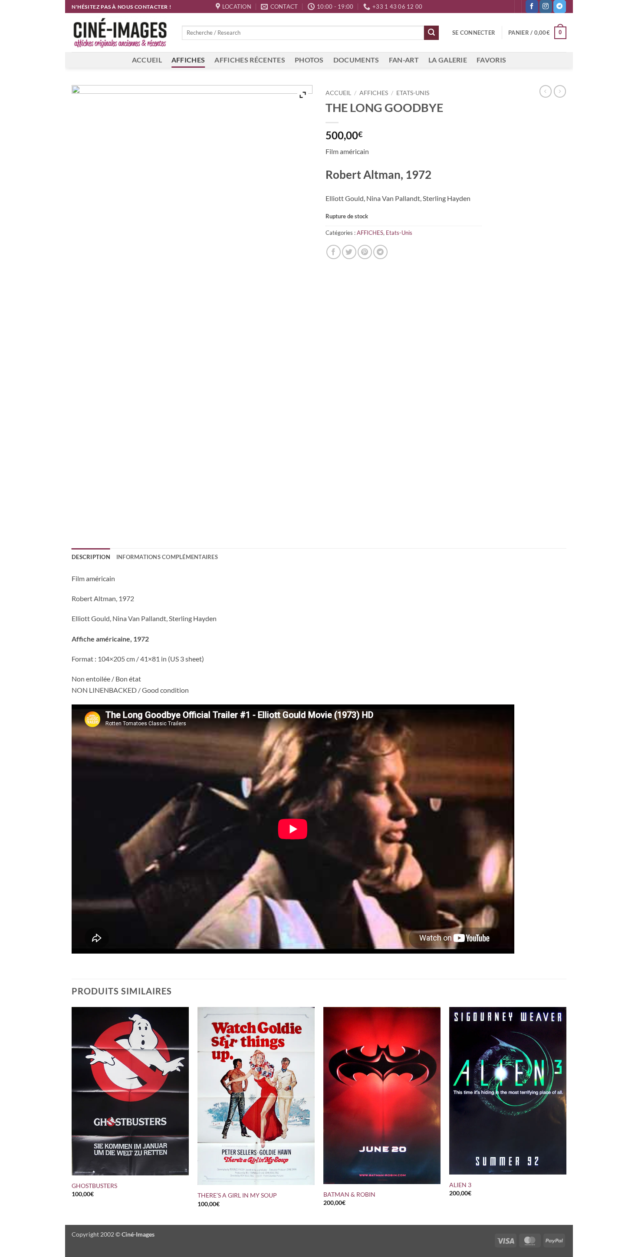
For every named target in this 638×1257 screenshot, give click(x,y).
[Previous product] (560, 91)
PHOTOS (309, 60)
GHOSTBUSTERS (94, 1185)
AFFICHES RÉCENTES (249, 60)
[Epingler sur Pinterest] (365, 252)
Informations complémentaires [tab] (167, 556)
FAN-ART (404, 60)
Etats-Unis (412, 92)
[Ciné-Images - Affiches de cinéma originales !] (120, 33)
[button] (473, 32)
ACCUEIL (147, 60)
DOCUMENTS (356, 60)
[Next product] (545, 91)
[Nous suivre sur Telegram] (559, 6)
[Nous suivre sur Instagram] (545, 6)
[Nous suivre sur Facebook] (532, 6)
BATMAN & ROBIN (349, 1194)
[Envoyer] (431, 33)
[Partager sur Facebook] (333, 252)
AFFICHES (188, 60)
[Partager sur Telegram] (380, 252)
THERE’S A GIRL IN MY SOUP (237, 1195)
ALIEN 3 (460, 1184)
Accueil (338, 92)
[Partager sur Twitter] (349, 252)
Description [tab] (91, 556)
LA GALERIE (447, 60)
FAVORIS (491, 60)
